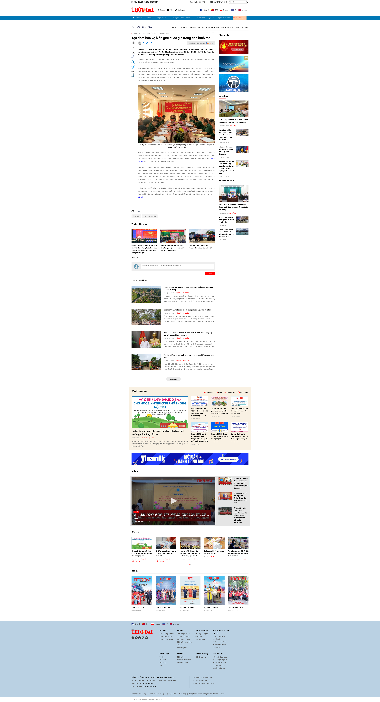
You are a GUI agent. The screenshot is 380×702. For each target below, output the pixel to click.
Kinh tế (213, 556)
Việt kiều (149, 18)
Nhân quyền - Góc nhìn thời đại (182, 18)
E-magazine (231, 392)
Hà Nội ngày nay (201, 657)
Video (220, 392)
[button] (173, 500)
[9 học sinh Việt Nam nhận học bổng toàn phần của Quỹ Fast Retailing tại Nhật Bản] (190, 543)
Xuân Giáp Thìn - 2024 (163, 608)
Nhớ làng (163, 663)
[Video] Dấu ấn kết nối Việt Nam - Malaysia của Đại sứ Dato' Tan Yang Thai (240, 498)
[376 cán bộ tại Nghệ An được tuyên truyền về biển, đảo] (242, 219)
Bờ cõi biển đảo (238, 18)
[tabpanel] (142, 549)
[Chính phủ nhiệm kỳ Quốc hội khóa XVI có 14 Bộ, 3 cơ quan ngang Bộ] (239, 427)
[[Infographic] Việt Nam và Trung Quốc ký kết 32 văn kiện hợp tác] (219, 427)
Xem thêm (173, 379)
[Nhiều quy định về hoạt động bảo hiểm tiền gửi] (214, 543)
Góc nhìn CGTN (182, 663)
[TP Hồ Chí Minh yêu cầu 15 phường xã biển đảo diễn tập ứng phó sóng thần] (242, 231)
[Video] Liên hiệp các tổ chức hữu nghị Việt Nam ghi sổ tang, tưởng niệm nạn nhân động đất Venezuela (240, 515)
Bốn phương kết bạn (167, 634)
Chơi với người (200, 639)
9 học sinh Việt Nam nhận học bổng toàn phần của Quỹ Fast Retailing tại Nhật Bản (190, 553)
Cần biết (135, 532)
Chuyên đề (224, 35)
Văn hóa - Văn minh (184, 660)
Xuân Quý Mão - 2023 (235, 608)
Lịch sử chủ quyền (227, 27)
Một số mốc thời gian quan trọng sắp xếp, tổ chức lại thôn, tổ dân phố (219, 411)
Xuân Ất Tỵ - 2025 (138, 608)
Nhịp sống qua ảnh (148, 438)
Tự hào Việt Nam (183, 637)
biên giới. (141, 197)
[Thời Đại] (143, 10)
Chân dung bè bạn (166, 637)
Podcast (163, 10)
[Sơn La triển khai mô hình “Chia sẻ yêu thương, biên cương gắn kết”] (146, 362)
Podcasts (210, 392)
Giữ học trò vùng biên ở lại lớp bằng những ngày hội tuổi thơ (187, 310)
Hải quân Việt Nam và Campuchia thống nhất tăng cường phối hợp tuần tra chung (233, 207)
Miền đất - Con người (179, 27)
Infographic (244, 392)
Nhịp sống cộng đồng (184, 642)
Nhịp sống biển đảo (212, 27)
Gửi (210, 273)
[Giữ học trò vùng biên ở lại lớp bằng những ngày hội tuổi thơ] (146, 317)
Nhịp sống (180, 657)
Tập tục (162, 665)
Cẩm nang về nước (183, 639)
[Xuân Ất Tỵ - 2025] (142, 590)
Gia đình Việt (201, 18)
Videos (172, 10)
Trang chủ (137, 33)
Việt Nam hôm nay (224, 18)
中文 (216, 10)
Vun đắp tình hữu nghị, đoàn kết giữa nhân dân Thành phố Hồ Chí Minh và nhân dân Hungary (226, 135)
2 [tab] (190, 564)
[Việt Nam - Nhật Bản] (190, 590)
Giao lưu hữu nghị (242, 27)
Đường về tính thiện (219, 642)
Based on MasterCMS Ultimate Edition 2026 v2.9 (148, 699)
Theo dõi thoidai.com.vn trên (196, 43)
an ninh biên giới (150, 216)
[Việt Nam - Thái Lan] (214, 590)
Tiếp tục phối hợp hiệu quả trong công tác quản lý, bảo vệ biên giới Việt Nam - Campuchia (172, 248)
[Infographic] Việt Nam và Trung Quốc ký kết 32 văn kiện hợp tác (219, 436)
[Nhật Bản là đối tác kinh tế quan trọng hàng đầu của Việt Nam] (239, 401)
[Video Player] (173, 501)
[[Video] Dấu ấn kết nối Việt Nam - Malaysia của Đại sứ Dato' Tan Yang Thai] (225, 496)
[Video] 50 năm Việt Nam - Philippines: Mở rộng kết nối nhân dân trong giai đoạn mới (241, 483)
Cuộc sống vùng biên (196, 27)
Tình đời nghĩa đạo (219, 636)
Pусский (226, 10)
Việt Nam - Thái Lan (211, 608)
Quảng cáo (182, 10)
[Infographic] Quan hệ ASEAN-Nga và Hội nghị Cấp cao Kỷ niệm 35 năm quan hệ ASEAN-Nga (199, 412)
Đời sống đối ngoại (201, 634)
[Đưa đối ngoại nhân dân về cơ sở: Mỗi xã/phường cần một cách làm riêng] (233, 108)
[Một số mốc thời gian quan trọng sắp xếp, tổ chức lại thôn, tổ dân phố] (219, 401)
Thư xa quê (181, 645)
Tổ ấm (162, 657)
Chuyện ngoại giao (162, 18)
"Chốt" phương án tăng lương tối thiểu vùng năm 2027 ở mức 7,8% (166, 553)
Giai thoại (198, 637)
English (206, 10)
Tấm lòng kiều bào (183, 634)
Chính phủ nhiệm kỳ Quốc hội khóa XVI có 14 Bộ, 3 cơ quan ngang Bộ (239, 436)
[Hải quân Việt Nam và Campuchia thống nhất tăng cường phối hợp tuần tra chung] (233, 193)
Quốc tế (211, 18)
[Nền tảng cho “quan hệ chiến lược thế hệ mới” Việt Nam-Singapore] (242, 149)
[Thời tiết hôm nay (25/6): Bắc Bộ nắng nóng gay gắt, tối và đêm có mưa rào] (238, 543)
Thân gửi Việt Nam (166, 639)
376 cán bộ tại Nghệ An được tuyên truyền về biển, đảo (226, 219)
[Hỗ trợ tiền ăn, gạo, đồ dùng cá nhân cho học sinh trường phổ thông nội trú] (160, 412)
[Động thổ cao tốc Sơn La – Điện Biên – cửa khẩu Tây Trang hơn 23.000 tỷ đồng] (146, 294)
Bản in (135, 571)
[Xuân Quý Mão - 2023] (238, 590)
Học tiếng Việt (182, 648)
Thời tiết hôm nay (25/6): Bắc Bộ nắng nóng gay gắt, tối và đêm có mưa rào (238, 553)
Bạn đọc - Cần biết (241, 559)
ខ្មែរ (236, 10)
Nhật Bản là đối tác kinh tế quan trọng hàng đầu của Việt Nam (239, 411)
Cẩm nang (216, 647)
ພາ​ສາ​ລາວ (245, 10)
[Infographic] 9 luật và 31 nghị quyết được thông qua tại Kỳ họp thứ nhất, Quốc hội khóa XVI (199, 437)
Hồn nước (163, 660)
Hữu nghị (139, 18)
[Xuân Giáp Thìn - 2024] (166, 590)
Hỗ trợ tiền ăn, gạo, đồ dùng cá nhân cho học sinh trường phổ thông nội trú (158, 433)
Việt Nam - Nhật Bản (187, 608)
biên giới (137, 216)
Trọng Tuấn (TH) (148, 43)
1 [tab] (189, 564)
